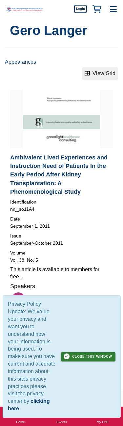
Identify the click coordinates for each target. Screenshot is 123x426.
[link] (80, 9)
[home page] (24, 9)
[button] (96, 9)
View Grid (102, 73)
